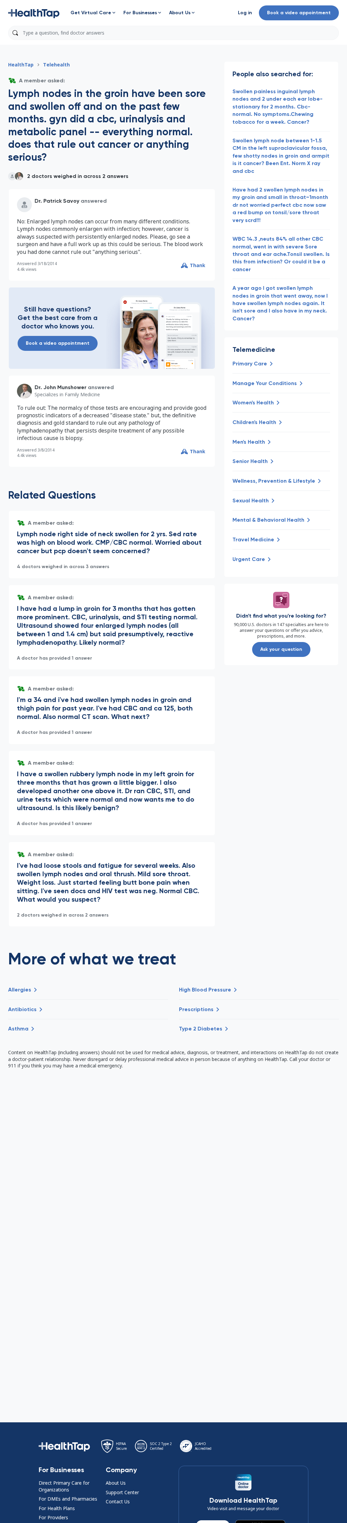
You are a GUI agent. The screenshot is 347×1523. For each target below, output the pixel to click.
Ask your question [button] (281, 649)
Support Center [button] (122, 1492)
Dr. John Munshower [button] (60, 387)
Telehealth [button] (56, 64)
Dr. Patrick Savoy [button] (57, 201)
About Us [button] (116, 1483)
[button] (34, 13)
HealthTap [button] (21, 64)
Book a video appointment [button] (299, 13)
